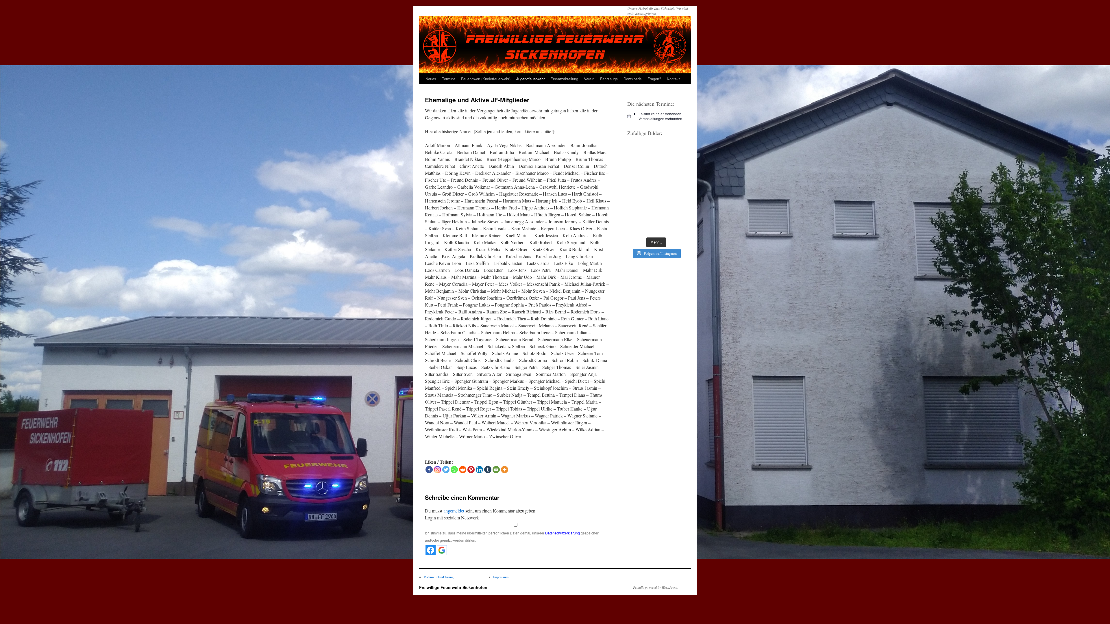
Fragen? (654, 78)
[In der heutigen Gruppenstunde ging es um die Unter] (671, 151)
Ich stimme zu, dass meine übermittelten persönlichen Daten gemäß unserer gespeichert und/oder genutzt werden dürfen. (512, 536)
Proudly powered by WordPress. (655, 587)
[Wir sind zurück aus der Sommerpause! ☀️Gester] (671, 188)
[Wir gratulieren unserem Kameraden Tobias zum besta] (671, 206)
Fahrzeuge (609, 78)
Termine (448, 78)
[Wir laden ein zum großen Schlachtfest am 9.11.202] (641, 188)
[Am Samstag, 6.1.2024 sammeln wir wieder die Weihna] (671, 170)
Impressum (500, 577)
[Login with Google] (442, 550)
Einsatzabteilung (564, 78)
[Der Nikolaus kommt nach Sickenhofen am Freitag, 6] (641, 206)
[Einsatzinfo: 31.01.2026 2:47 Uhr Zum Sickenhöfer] (641, 170)
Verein (589, 78)
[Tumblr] (487, 469)
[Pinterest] (471, 469)
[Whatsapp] (454, 469)
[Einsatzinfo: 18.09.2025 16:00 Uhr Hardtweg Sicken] (641, 151)
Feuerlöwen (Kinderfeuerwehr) (485, 78)
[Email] (496, 469)
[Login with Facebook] (431, 550)
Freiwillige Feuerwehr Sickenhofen (453, 587)
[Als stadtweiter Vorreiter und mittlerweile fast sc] (671, 225)
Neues (431, 78)
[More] (504, 469)
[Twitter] (445, 469)
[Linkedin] (479, 469)
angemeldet (453, 511)
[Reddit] (462, 469)
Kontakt (673, 78)
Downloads (633, 78)
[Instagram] (437, 469)
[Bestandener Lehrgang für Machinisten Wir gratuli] (641, 225)
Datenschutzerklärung (562, 532)
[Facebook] (429, 469)
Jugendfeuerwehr (530, 78)
